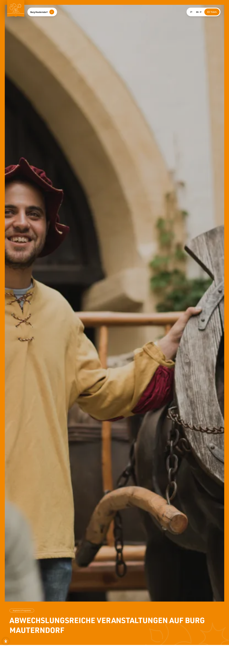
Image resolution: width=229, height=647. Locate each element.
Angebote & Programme (22, 610)
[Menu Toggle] (191, 12)
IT (200, 12)
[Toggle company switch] (51, 12)
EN (197, 12)
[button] (5, 641)
